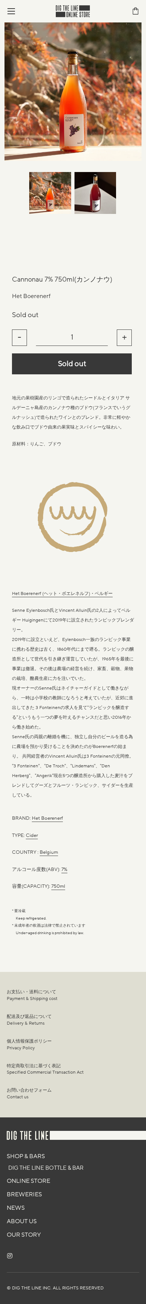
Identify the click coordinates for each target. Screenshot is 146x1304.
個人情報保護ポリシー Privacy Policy (29, 1044)
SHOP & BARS (26, 1156)
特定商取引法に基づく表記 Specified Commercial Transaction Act (45, 1069)
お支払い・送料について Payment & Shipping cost (32, 995)
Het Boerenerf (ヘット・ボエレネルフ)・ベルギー (62, 593)
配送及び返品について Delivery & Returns (29, 1019)
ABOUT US (22, 1221)
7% (64, 869)
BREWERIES (24, 1194)
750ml (58, 886)
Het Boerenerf (31, 296)
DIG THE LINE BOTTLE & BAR (45, 1168)
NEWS (16, 1208)
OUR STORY (24, 1235)
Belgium (49, 852)
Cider (32, 835)
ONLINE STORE (28, 1181)
